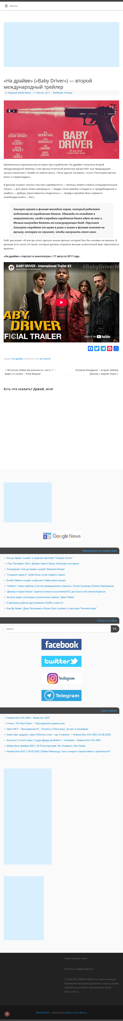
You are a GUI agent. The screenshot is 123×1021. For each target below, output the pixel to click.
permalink (45, 358)
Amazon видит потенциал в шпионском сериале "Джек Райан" (41, 597)
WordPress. (81, 1012)
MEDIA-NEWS (43, 1012)
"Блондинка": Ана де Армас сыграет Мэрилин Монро (36, 569)
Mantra (69, 1012)
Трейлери (58, 92)
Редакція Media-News (19, 92)
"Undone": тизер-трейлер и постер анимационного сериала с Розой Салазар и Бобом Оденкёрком (60, 586)
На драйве (17, 358)
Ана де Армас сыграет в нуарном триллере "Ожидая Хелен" (40, 558)
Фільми (68, 92)
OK (114, 628)
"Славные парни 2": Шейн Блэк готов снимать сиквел (36, 574)
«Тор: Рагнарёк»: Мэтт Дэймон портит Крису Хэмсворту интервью (43, 563)
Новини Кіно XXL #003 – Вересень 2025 (28, 717)
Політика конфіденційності (79, 969)
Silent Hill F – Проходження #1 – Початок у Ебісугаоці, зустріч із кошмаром (47, 729)
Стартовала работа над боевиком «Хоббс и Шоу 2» (35, 602)
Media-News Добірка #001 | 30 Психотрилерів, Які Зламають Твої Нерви (46, 745)
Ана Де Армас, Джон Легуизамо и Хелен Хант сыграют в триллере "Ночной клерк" (52, 608)
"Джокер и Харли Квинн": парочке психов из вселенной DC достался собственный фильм (56, 591)
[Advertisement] (61, 44)
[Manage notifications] (7, 1014)
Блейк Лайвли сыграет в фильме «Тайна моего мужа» (36, 580)
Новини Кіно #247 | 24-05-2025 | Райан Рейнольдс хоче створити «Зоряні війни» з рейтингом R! (58, 751)
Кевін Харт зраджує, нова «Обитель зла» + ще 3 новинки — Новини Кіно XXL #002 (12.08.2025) (59, 734)
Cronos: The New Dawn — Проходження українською (36, 723)
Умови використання (75, 958)
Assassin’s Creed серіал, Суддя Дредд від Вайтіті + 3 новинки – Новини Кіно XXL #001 (54, 740)
